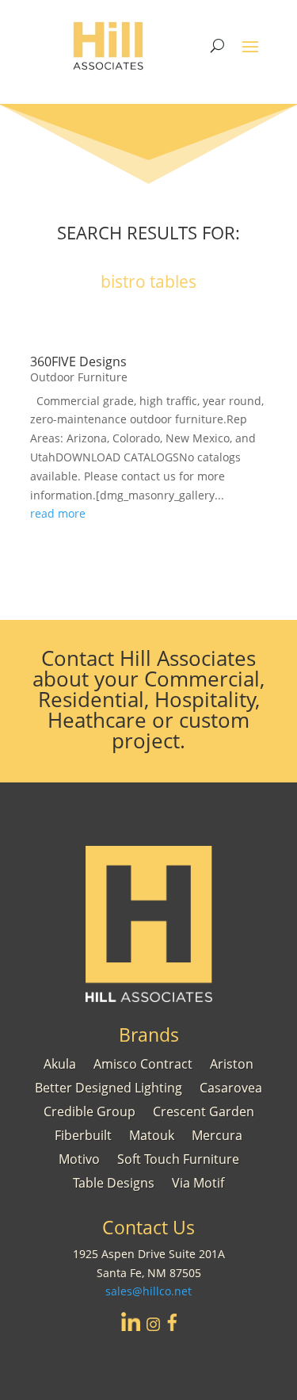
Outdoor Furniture (79, 376)
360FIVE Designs (78, 361)
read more (58, 513)
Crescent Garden (203, 1110)
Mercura (217, 1134)
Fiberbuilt (83, 1134)
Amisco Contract (142, 1062)
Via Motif (198, 1181)
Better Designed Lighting (108, 1086)
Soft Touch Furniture (178, 1157)
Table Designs (113, 1181)
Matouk (151, 1134)
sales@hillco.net (148, 1291)
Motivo (79, 1157)
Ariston (231, 1062)
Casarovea (231, 1086)
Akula (60, 1062)
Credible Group (89, 1110)
